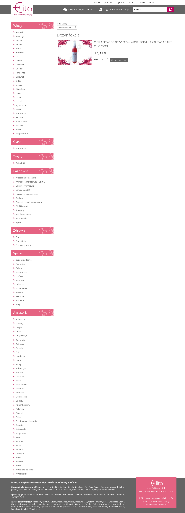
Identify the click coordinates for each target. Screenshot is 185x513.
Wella (18, 129)
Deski (18, 331)
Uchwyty (20, 453)
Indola (18, 80)
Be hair (19, 44)
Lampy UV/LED (23, 189)
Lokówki (19, 276)
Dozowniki (20, 340)
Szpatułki (20, 449)
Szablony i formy (23, 214)
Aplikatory (20, 319)
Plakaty (19, 417)
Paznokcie (20, 171)
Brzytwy (20, 323)
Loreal (19, 101)
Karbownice (21, 272)
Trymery (20, 300)
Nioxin (18, 109)
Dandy (19, 60)
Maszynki (20, 280)
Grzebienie (21, 356)
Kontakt (131, 2)
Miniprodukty (22, 133)
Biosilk (19, 48)
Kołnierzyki (21, 368)
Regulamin (120, 2)
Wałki (18, 457)
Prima (18, 237)
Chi (17, 56)
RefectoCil (20, 163)
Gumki (18, 360)
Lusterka (20, 376)
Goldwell (20, 76)
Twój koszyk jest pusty (80, 9)
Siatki (18, 437)
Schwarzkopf (21, 121)
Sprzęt (18, 253)
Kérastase (20, 89)
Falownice (20, 264)
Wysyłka (97, 2)
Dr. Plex (19, 68)
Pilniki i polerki (22, 206)
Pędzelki (19, 413)
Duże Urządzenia (24, 259)
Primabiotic (21, 113)
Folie (18, 352)
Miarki (18, 380)
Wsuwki (19, 461)
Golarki (19, 268)
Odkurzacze (21, 284)
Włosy (17, 25)
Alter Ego (20, 36)
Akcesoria (20, 312)
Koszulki (19, 372)
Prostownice (21, 288)
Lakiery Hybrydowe (25, 185)
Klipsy (18, 364)
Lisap (18, 93)
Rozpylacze (21, 433)
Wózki (18, 465)
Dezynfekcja (21, 335)
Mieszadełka (21, 384)
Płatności (109, 2)
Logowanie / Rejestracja (116, 9)
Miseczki (20, 388)
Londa (18, 97)
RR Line (19, 117)
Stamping (20, 210)
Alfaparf (19, 32)
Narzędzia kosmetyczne (27, 194)
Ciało (17, 141)
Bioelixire (20, 52)
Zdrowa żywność (23, 245)
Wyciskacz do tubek (25, 469)
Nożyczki (20, 392)
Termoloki (20, 296)
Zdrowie (19, 230)
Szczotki (19, 441)
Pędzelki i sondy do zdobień (29, 202)
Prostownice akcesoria (26, 421)
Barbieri (19, 40)
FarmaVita (20, 72)
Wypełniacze (21, 473)
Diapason (20, 64)
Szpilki (18, 445)
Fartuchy (20, 348)
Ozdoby (19, 198)
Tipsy (18, 222)
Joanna (19, 84)
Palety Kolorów (23, 404)
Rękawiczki (21, 429)
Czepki (19, 327)
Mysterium (21, 105)
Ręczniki (19, 425)
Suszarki (19, 292)
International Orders (146, 2)
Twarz (17, 156)
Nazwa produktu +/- (66, 27)
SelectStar (157, 501)
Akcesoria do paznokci (26, 177)
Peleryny (20, 408)
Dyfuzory (20, 344)
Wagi (18, 304)
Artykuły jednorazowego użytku (30, 181)
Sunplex (19, 125)
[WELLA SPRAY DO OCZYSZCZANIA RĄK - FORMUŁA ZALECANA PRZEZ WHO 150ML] (75, 64)
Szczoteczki (21, 218)
